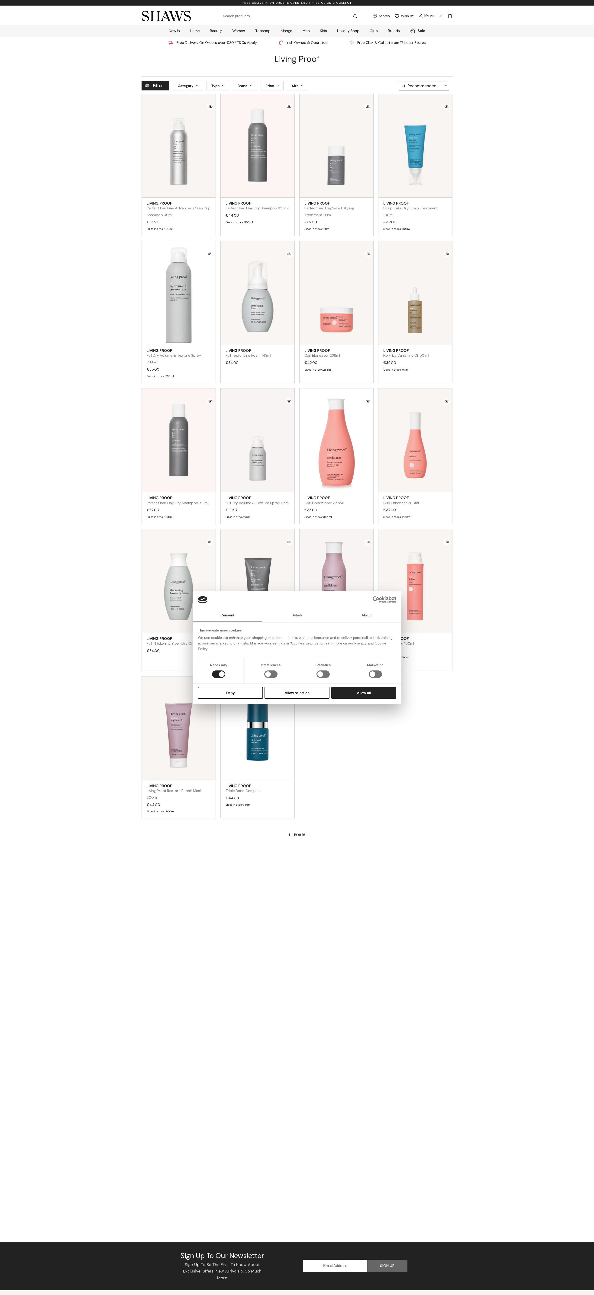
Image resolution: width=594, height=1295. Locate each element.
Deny (230, 693)
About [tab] (367, 615)
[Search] (355, 16)
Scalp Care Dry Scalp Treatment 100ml (410, 209)
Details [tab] (297, 615)
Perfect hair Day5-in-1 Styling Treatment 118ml (329, 209)
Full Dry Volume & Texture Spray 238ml (174, 356)
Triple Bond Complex (243, 788)
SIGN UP (387, 1265)
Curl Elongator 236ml (322, 353)
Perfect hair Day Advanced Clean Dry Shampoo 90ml (178, 209)
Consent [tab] (227, 615)
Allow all (364, 693)
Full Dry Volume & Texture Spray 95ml (257, 500)
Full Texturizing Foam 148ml (248, 353)
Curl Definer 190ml (398, 641)
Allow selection (297, 693)
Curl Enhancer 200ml (401, 500)
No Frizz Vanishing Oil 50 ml (406, 353)
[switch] (271, 674)
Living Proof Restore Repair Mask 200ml (174, 791)
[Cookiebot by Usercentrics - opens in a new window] (376, 599)
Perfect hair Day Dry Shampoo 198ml (177, 500)
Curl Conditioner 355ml (324, 500)
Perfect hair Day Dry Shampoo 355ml (257, 206)
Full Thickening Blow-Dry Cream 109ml (178, 641)
